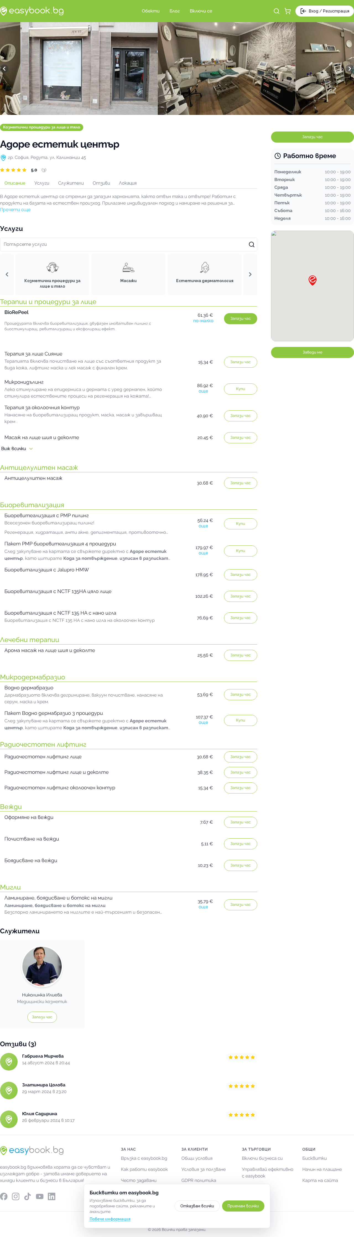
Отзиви (101, 183)
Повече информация (110, 1219)
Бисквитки (314, 1158)
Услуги (41, 183)
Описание (14, 183)
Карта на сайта (320, 1180)
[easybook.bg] (32, 11)
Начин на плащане (322, 1169)
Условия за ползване (203, 1169)
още (203, 391)
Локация (128, 183)
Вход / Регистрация (329, 11)
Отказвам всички (197, 1206)
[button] (128, 170)
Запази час (240, 318)
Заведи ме (312, 352)
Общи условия (197, 1158)
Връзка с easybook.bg (144, 1158)
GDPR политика (198, 1180)
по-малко (203, 320)
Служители (71, 183)
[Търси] (276, 11)
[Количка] (287, 11)
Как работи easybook (144, 1169)
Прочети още (15, 209)
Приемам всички (243, 1206)
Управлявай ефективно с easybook (267, 1173)
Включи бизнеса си (262, 1158)
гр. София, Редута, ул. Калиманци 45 (47, 157)
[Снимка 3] (182, 110)
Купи (240, 389)
